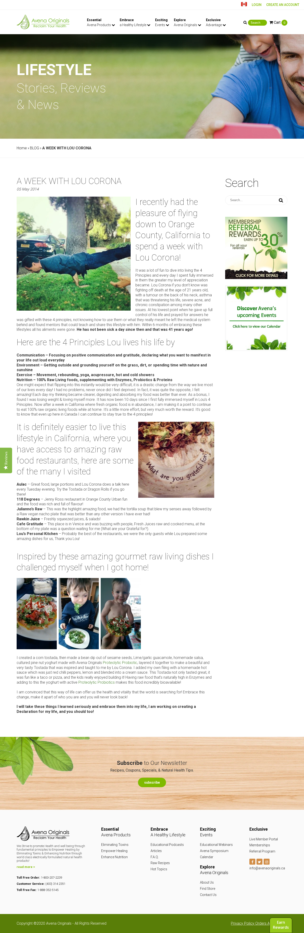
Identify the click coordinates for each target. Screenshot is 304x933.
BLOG (34, 148)
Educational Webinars (216, 845)
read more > (26, 867)
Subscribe (152, 782)
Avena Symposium (214, 851)
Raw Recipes (160, 863)
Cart (279, 22)
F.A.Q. (155, 857)
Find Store (207, 888)
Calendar (206, 857)
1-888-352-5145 (47, 890)
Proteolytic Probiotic (120, 662)
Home (22, 148)
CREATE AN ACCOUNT (282, 5)
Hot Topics (159, 869)
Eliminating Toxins (114, 845)
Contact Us (208, 895)
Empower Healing (114, 851)
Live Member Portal (263, 839)
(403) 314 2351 (55, 884)
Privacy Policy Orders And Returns (259, 923)
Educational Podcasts (167, 845)
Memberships (259, 845)
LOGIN (256, 5)
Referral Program (262, 851)
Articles (156, 851)
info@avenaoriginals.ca (267, 868)
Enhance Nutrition (114, 857)
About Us (207, 882)
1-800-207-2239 (51, 877)
